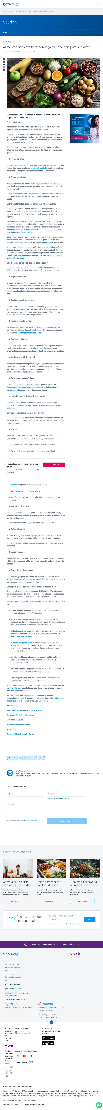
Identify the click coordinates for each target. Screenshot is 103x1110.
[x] (4, 65)
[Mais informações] (51, 1022)
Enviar (90, 919)
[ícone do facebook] (6, 1071)
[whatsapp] (4, 67)
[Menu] (98, 4)
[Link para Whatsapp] (99, 1105)
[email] (4, 70)
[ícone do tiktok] (6, 1067)
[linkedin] (4, 62)
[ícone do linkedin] (6, 1076)
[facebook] (4, 59)
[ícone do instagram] (11, 1067)
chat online (13, 996)
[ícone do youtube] (11, 1071)
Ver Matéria (15, 901)
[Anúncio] (84, 128)
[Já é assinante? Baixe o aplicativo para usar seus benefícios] (48, 1038)
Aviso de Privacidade (30, 820)
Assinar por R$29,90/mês (54, 465)
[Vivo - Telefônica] (75, 954)
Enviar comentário (66, 821)
